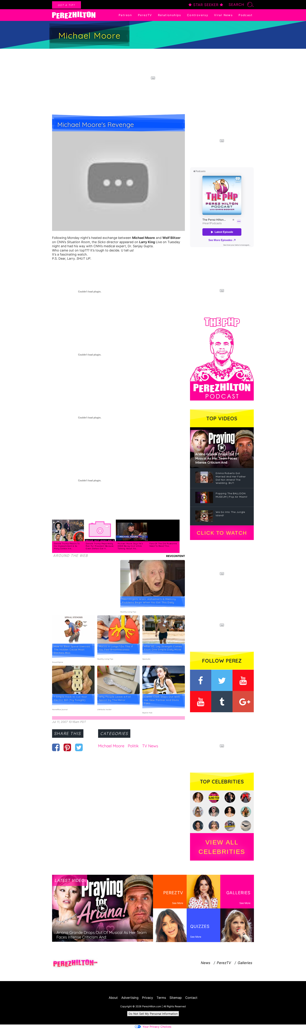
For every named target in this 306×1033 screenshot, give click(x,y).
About (113, 998)
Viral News (223, 15)
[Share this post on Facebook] (56, 747)
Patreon (125, 15)
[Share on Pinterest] (67, 747)
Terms (161, 998)
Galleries (245, 963)
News (205, 963)
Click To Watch (222, 533)
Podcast (246, 15)
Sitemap (175, 998)
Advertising (129, 998)
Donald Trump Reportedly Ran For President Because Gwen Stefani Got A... (100, 546)
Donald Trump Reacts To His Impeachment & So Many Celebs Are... (67, 546)
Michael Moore (111, 745)
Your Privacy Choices (157, 1026)
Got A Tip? (66, 5)
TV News (150, 745)
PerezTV (145, 15)
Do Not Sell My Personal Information (153, 1013)
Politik (133, 745)
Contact (191, 998)
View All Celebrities (222, 847)
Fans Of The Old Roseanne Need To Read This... (163, 544)
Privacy (147, 998)
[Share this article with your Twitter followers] (79, 747)
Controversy (197, 15)
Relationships (169, 15)
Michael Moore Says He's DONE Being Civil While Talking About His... (130, 546)
